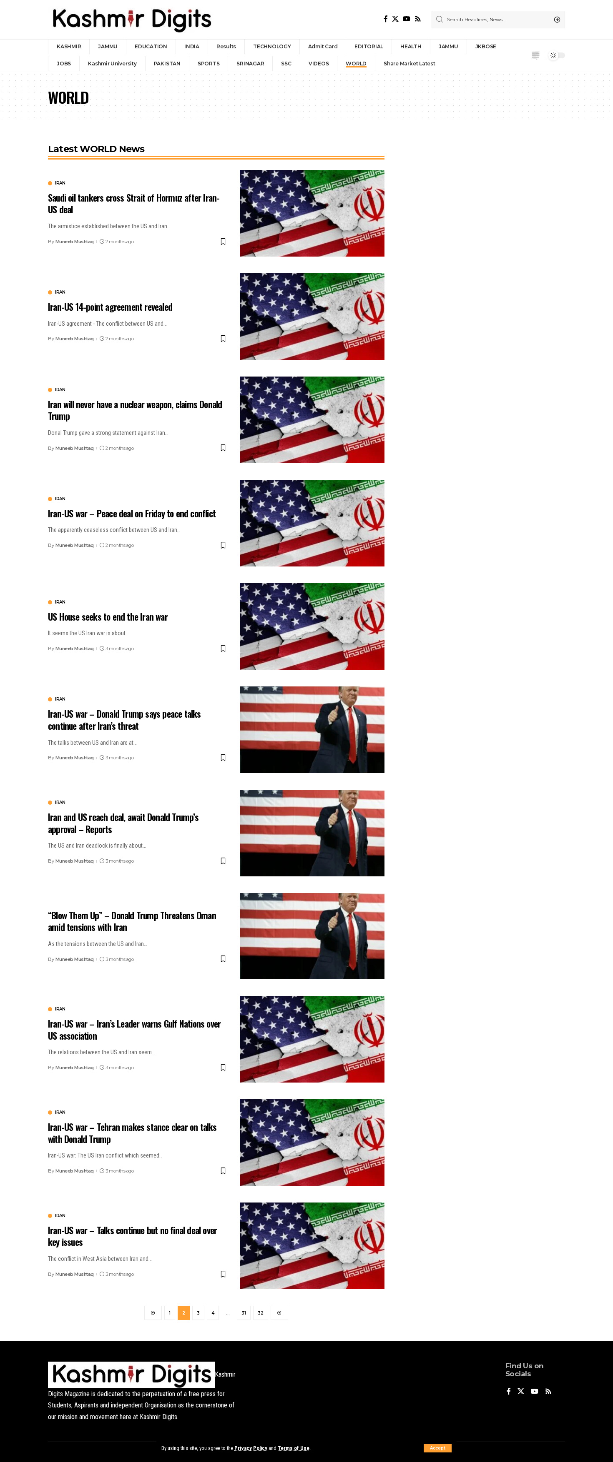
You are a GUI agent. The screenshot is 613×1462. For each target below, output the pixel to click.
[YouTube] (406, 19)
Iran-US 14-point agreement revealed (110, 306)
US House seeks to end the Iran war (108, 616)
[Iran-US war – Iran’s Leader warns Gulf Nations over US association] (312, 1039)
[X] (395, 19)
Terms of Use (293, 1448)
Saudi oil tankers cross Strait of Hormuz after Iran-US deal (133, 203)
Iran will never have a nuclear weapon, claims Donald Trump (135, 410)
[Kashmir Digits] (131, 19)
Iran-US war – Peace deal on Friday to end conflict (132, 513)
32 (261, 1313)
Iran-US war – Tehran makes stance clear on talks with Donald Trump (132, 1132)
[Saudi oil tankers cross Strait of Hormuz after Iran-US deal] (312, 213)
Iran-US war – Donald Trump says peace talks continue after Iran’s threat (124, 719)
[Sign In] (519, 55)
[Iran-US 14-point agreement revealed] (312, 316)
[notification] (535, 55)
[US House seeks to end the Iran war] (312, 626)
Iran (60, 183)
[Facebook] (386, 19)
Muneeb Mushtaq (74, 241)
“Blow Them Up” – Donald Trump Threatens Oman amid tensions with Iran (132, 921)
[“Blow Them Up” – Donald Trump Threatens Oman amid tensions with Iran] (312, 936)
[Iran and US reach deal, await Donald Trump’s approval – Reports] (312, 833)
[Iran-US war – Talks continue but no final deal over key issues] (312, 1246)
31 (243, 1313)
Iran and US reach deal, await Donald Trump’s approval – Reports (123, 823)
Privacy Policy (250, 1448)
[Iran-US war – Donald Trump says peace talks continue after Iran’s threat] (312, 729)
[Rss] (417, 19)
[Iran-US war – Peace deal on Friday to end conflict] (312, 523)
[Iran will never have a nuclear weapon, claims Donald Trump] (312, 420)
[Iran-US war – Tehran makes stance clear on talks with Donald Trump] (312, 1142)
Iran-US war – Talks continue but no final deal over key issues (132, 1236)
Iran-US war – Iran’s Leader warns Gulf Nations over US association (134, 1029)
